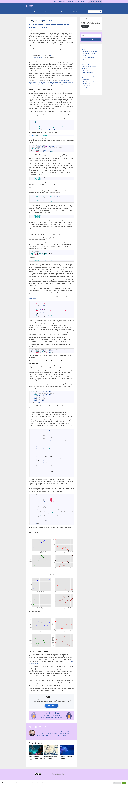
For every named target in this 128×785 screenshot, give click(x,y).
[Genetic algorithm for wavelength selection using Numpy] (36, 750)
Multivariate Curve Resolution (88, 61)
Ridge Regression (86, 85)
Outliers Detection (86, 64)
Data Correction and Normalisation (89, 51)
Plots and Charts (85, 70)
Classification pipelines (87, 49)
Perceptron (84, 68)
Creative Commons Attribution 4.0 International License (36, 778)
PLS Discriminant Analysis (87, 72)
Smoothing (84, 87)
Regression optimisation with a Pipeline (50, 757)
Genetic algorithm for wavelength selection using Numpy (35, 758)
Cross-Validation (35, 54)
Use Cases (83, 11)
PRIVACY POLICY (55, 773)
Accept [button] (124, 782)
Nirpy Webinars (62, 1)
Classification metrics (86, 48)
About (55, 1)
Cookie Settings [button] (117, 782)
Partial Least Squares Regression (89, 66)
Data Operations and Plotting (50, 11)
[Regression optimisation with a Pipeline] (51, 750)
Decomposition (85, 55)
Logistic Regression (86, 59)
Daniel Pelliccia (40, 730)
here (62, 86)
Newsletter (83, 1)
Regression (63, 11)
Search (101, 11)
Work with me (70, 1)
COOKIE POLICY (62, 773)
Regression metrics (86, 79)
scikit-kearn (53, 55)
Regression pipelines (86, 83)
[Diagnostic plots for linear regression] (67, 750)
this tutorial (32, 298)
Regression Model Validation (88, 81)
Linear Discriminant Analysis (88, 57)
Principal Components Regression (89, 76)
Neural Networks (73, 11)
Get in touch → (51, 706)
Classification (37, 11)
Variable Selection (86, 92)
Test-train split (85, 89)
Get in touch (85, 26)
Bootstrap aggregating (37, 57)
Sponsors (77, 1)
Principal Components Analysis (88, 74)
